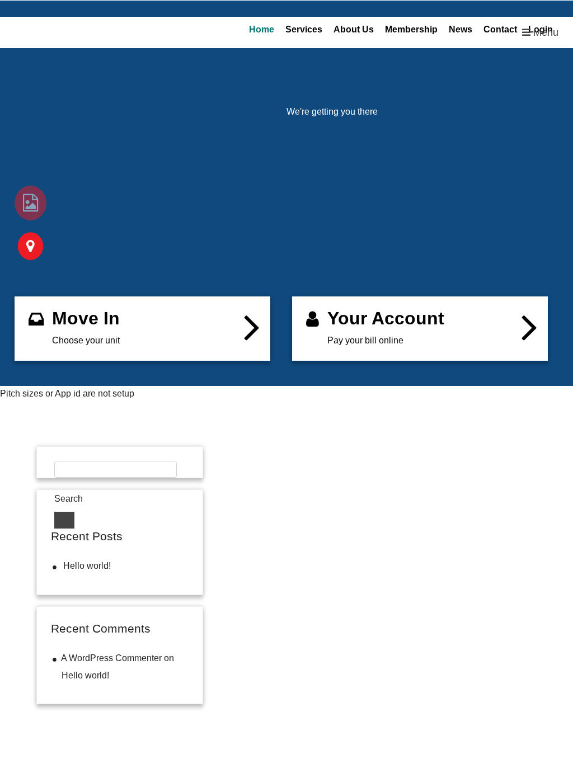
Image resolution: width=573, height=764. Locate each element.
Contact (500, 29)
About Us (354, 29)
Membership (411, 29)
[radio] (30, 203)
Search (68, 498)
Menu (544, 32)
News (460, 29)
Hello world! (87, 565)
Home (261, 29)
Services (303, 29)
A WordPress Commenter (111, 658)
